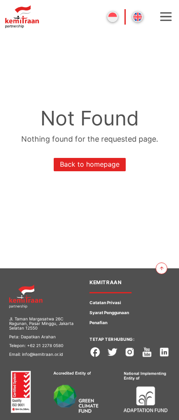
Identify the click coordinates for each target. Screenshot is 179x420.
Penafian (98, 322)
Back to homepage (89, 164)
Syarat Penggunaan (109, 312)
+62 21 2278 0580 (45, 345)
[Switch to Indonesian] (112, 17)
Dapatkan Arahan (38, 336)
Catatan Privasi (105, 302)
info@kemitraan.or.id (42, 354)
